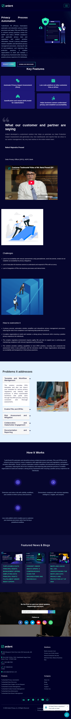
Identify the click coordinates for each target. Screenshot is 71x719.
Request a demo (8, 64)
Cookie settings (41, 708)
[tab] (16, 379)
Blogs (45, 682)
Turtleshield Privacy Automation (10, 680)
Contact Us (47, 689)
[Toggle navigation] (66, 6)
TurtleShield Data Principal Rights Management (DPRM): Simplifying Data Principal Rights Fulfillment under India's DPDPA (11, 573)
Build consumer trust (50, 651)
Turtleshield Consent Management (10, 686)
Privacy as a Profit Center (51, 653)
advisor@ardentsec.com (10, 672)
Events (46, 684)
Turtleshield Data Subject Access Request (13, 684)
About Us (46, 680)
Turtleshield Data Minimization (9, 691)
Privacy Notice (41, 710)
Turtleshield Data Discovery (9, 682)
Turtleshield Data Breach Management (12, 693)
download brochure (26, 64)
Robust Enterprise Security (51, 655)
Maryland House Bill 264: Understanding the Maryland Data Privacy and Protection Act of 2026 (58, 573)
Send (51, 612)
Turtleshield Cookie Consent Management (13, 689)
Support (46, 686)
